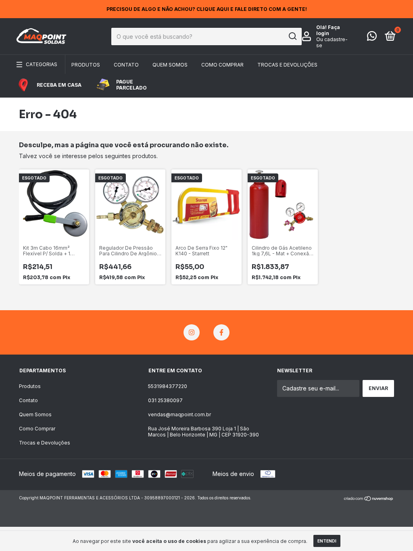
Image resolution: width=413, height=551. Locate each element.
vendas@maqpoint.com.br (179, 414)
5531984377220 (167, 386)
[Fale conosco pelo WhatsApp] (372, 38)
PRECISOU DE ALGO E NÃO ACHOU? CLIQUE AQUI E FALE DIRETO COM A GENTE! (206, 9)
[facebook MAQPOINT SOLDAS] (221, 332)
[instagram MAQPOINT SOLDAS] (192, 332)
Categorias (41, 64)
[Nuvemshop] (369, 498)
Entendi (326, 540)
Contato (126, 65)
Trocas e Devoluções (287, 65)
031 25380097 (165, 400)
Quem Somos (170, 65)
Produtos (85, 65)
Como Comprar (222, 65)
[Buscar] (292, 36)
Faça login (328, 30)
